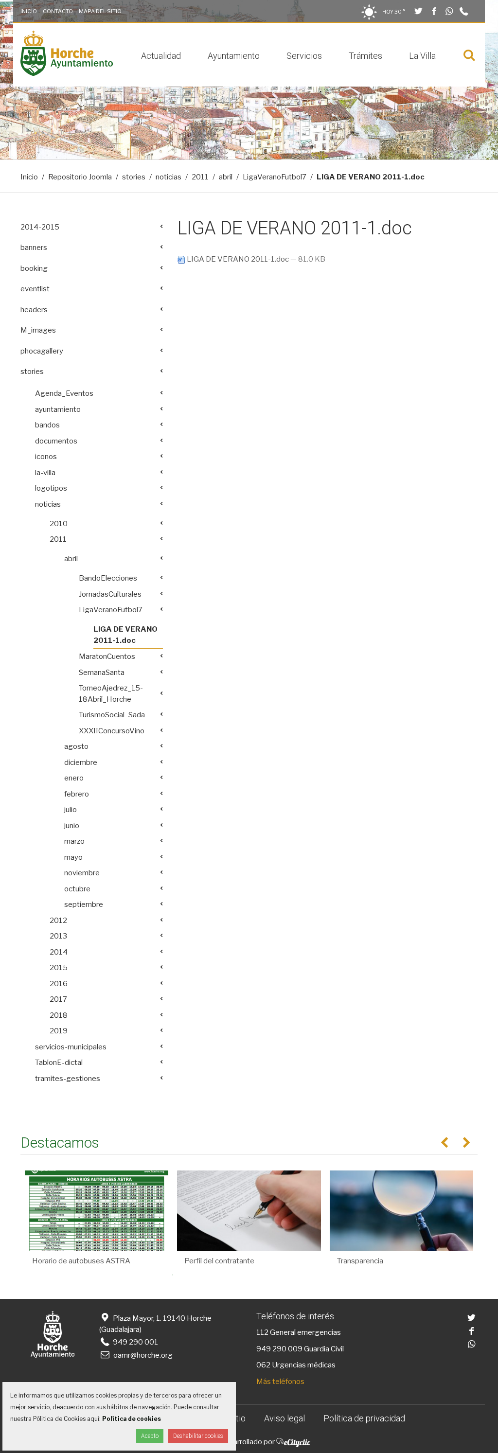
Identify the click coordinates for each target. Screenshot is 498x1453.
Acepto (150, 1436)
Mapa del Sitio (100, 11)
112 (262, 1332)
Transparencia (360, 1261)
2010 (59, 523)
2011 (200, 177)
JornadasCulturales (110, 594)
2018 (59, 1015)
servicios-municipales (71, 1047)
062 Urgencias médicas (296, 1365)
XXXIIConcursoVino (111, 730)
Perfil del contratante (219, 1261)
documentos (56, 441)
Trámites (365, 56)
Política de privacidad (364, 1418)
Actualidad (161, 56)
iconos (46, 456)
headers (34, 309)
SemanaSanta (101, 672)
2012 (58, 920)
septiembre (83, 904)
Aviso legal (284, 1418)
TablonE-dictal (59, 1062)
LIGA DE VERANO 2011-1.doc (237, 259)
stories (133, 177)
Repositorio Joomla (80, 177)
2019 (59, 1031)
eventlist (35, 288)
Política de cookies (131, 1418)
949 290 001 (134, 1342)
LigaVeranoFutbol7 (274, 177)
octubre (77, 889)
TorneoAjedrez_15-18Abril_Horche (111, 694)
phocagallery (41, 351)
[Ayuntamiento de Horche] (66, 73)
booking (34, 268)
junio (71, 825)
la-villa (45, 472)
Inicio (28, 11)
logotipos (51, 488)
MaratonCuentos (107, 656)
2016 (59, 983)
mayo (73, 857)
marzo (74, 841)
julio (70, 809)
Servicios (304, 56)
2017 (58, 999)
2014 (59, 952)
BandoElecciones (108, 578)
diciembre (80, 762)
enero (74, 778)
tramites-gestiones (67, 1078)
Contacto (58, 11)
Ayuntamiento (234, 56)
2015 (59, 967)
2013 (58, 936)
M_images (38, 330)
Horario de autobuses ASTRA (81, 1261)
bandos (47, 425)
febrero (76, 794)
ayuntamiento (58, 409)
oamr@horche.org (143, 1355)
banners (33, 247)
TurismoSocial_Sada (112, 714)
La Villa (422, 56)
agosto (76, 746)
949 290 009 (279, 1349)
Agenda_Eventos (64, 393)
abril (225, 177)
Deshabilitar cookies (198, 1436)
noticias (168, 177)
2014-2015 (39, 227)
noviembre (82, 872)
